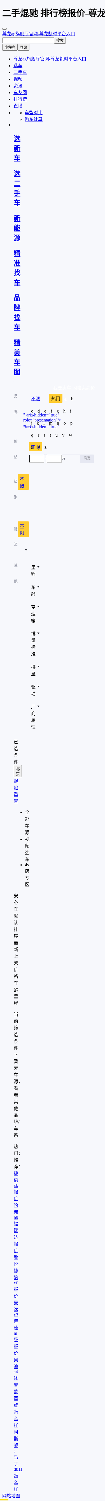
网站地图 (11, 1495)
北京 (18, 771)
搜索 (60, 40)
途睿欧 (16, 1385)
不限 (35, 398)
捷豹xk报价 (16, 1186)
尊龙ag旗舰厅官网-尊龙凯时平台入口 (38, 33)
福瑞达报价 (16, 1237)
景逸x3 (16, 1308)
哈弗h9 (16, 1211)
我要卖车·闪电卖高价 (74, 387)
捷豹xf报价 (16, 1283)
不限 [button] (22, 482)
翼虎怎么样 (16, 1412)
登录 (23, 47)
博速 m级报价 (16, 1337)
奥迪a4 (16, 1365)
